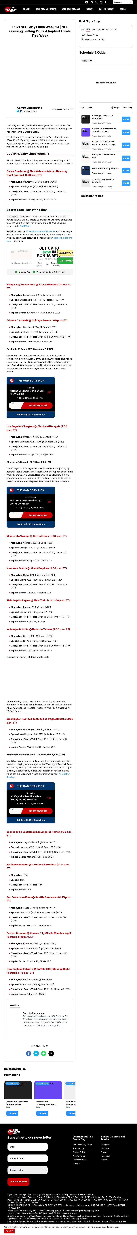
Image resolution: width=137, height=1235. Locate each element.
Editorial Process (80, 1160)
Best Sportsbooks (71, 9)
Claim (12, 1113)
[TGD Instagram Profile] (101, 2)
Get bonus (67, 260)
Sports (26, 9)
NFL (83, 29)
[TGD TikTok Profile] (105, 2)
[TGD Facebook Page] (92, 2)
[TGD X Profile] (96, 2)
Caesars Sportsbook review (41, 231)
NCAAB (113, 29)
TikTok (104, 1160)
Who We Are (78, 1148)
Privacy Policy (79, 1152)
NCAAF (105, 29)
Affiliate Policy (79, 1156)
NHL (99, 29)
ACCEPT (9, 1231)
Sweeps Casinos (106, 9)
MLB (94, 29)
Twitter (104, 1152)
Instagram (105, 1145)
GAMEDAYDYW (67, 253)
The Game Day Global (82, 1145)
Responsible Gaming (56, 264)
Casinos (89, 9)
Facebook (105, 1156)
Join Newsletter (18, 1181)
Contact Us (77, 1163)
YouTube (105, 1148)
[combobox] (114, 2)
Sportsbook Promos (46, 9)
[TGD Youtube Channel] (86, 2)
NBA (88, 29)
